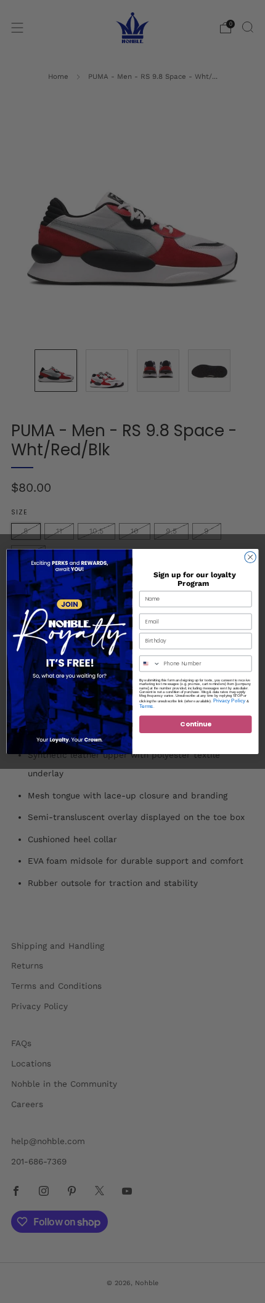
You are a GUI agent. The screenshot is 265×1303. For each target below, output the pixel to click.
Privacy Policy (229, 700)
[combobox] (150, 663)
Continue (195, 724)
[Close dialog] (250, 556)
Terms (146, 705)
